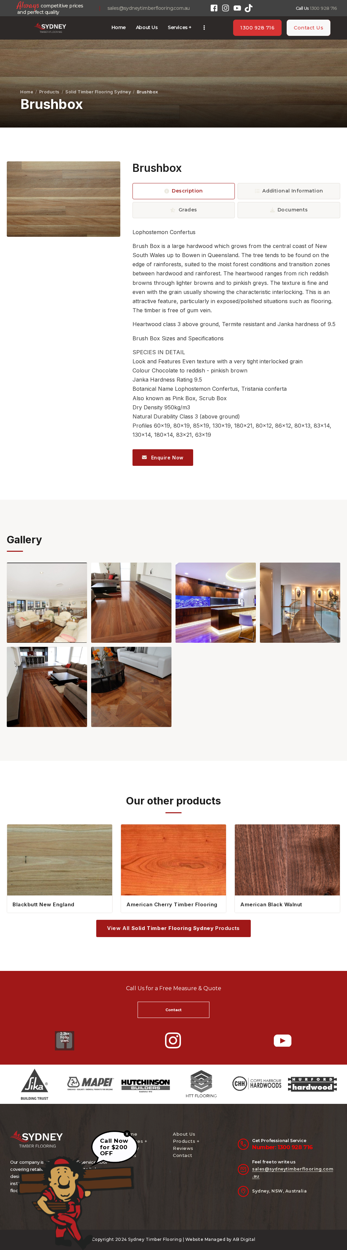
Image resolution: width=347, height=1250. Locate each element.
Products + (186, 1141)
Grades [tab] (188, 210)
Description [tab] (187, 191)
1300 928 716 (323, 8)
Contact (182, 1155)
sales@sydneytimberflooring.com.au (148, 8)
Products (49, 91)
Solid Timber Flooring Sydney (98, 91)
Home (26, 91)
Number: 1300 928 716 (282, 1147)
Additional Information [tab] (292, 191)
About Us (184, 1134)
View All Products (173, 928)
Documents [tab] (293, 210)
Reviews (183, 1148)
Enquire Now (166, 457)
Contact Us (308, 28)
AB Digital (244, 1239)
